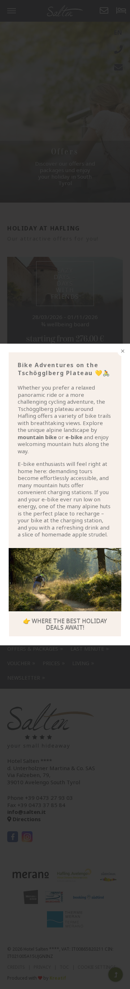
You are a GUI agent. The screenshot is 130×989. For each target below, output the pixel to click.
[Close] (122, 352)
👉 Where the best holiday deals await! (65, 624)
